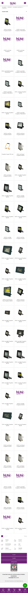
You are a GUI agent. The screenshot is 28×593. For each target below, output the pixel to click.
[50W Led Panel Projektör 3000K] (7, 456)
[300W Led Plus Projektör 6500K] (7, 124)
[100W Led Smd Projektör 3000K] (20, 290)
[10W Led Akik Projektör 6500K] (20, 269)
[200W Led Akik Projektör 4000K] (7, 228)
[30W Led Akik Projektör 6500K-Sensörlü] (20, 332)
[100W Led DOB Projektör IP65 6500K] (20, 103)
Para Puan (20, 591)
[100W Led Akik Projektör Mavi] (7, 248)
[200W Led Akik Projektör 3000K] (20, 394)
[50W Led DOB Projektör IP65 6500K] (7, 61)
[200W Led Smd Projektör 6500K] (20, 124)
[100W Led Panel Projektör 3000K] (7, 435)
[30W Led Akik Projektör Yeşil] (7, 269)
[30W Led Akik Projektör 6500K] (20, 165)
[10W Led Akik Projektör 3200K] (7, 415)
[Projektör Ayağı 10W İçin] (7, 144)
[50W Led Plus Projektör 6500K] (20, 82)
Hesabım (25, 591)
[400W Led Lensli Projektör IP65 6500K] (20, 20)
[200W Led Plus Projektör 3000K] (20, 228)
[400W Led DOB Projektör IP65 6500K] (20, 477)
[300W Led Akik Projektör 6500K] (20, 186)
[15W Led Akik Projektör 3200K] (7, 311)
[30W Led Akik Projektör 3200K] (7, 332)
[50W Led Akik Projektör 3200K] (20, 352)
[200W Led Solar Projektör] (20, 41)
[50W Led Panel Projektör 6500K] (20, 456)
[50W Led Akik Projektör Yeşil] (7, 373)
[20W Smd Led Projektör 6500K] (20, 248)
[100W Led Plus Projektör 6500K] (7, 20)
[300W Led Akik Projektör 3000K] (7, 477)
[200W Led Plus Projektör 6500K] (20, 498)
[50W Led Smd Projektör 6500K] (20, 207)
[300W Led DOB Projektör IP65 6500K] (20, 61)
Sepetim (14, 591)
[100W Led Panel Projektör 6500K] (20, 435)
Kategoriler (13, 561)
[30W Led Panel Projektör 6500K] (20, 144)
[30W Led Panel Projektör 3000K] (7, 165)
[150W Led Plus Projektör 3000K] (20, 373)
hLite (14, 554)
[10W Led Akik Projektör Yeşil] (7, 394)
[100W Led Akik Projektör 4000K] (7, 519)
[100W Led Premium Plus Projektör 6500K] (7, 290)
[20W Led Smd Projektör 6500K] (20, 415)
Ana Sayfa (3, 591)
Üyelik (13, 558)
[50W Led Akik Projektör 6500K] (7, 186)
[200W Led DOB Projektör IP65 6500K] (7, 82)
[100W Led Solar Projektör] (7, 41)
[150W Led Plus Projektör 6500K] (7, 103)
